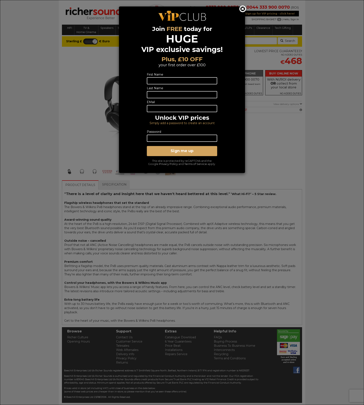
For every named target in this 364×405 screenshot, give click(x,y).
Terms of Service (195, 164)
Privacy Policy (168, 164)
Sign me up (182, 151)
